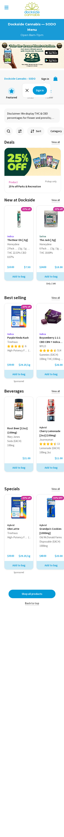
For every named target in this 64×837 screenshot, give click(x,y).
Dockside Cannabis (32, 9)
